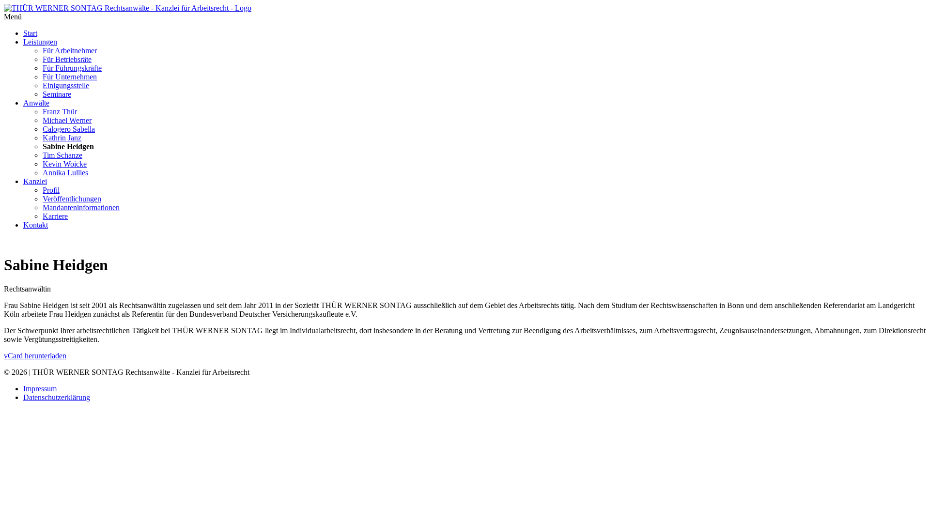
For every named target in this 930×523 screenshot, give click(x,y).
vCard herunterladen (35, 356)
